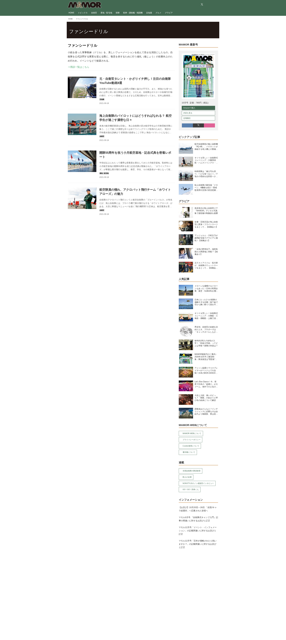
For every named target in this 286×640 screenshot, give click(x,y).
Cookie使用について (191, 446)
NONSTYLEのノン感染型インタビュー (198, 483)
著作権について (189, 452)
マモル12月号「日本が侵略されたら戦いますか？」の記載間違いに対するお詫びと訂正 (198, 544)
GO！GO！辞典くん (191, 489)
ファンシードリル (88, 31)
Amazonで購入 (189, 108)
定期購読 (187, 118)
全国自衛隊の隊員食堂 (191, 471)
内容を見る (187, 113)
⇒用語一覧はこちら (78, 67)
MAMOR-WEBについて (192, 433)
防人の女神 (187, 477)
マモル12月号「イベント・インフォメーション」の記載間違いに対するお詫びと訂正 (198, 530)
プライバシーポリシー (191, 440)
